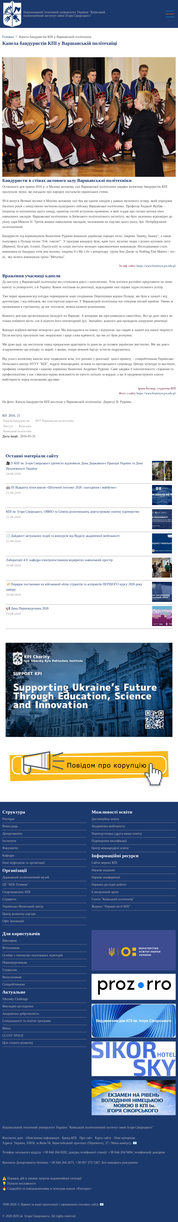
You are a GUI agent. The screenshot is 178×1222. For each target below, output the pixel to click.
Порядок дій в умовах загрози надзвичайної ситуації (44, 1178)
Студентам (9, 970)
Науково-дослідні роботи (109, 884)
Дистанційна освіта (105, 819)
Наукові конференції (106, 877)
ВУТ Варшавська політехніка (54, 420)
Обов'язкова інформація (42, 1138)
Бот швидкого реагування (120, 1162)
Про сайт (85, 1138)
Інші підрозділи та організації (23, 862)
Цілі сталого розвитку (17, 1043)
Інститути (9, 841)
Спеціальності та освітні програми (26, 1021)
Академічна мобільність (108, 826)
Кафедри (8, 855)
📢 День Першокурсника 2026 (27, 608)
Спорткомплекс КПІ (16, 892)
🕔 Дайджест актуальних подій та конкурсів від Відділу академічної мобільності (63, 536)
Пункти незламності (21, 1183)
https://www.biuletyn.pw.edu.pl (156, 266)
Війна (6, 1028)
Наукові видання (103, 870)
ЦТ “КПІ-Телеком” (15, 884)
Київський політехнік (17, 431)
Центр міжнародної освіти (110, 848)
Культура (25, 426)
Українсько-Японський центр (22, 906)
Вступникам (10, 948)
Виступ (8, 426)
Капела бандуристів (16, 420)
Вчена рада (10, 826)
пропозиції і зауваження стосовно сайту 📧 (73, 1204)
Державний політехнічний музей (25, 877)
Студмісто (9, 899)
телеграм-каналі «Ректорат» (72, 1188)
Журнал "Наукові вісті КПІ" (111, 906)
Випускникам (12, 977)
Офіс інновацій (13, 921)
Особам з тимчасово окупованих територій (32, 955)
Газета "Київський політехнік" (113, 899)
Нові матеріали (124, 1138)
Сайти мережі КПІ (104, 862)
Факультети (10, 848)
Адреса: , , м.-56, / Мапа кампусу (66, 1143)
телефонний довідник (149, 1152)
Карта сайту (103, 1138)
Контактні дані (12, 1138)
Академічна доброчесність (20, 1013)
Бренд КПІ (69, 1138)
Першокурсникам (14, 962)
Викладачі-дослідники (17, 1006)
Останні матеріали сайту (32, 455)
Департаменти (12, 833)
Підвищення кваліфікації (109, 841)
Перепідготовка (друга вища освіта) (117, 833)
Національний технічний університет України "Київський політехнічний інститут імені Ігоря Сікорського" (64, 13)
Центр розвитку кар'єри (19, 914)
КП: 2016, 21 (11, 415)
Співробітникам (13, 984)
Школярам (9, 940)
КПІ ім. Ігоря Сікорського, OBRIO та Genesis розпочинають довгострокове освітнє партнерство (72, 511)
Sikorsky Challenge (15, 999)
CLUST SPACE (13, 1035)
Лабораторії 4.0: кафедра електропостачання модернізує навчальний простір (59, 560)
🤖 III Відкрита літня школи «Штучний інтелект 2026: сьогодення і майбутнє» (61, 487)
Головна (8, 37)
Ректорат (8, 819)
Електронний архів (105, 892)
